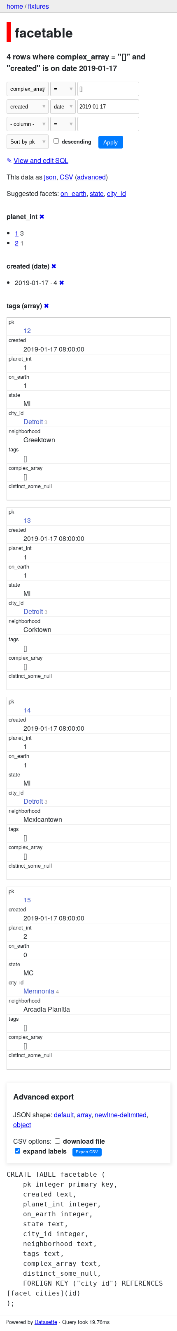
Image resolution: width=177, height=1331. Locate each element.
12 (27, 330)
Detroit (33, 421)
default (64, 1114)
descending (75, 141)
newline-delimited (121, 1114)
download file (83, 1141)
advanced (91, 177)
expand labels (44, 1151)
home (15, 6)
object (22, 1124)
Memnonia (38, 991)
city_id (116, 193)
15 (27, 899)
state (97, 193)
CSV (66, 177)
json (50, 177)
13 (27, 520)
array (84, 1114)
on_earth (73, 193)
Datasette (46, 1322)
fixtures (38, 6)
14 (27, 710)
